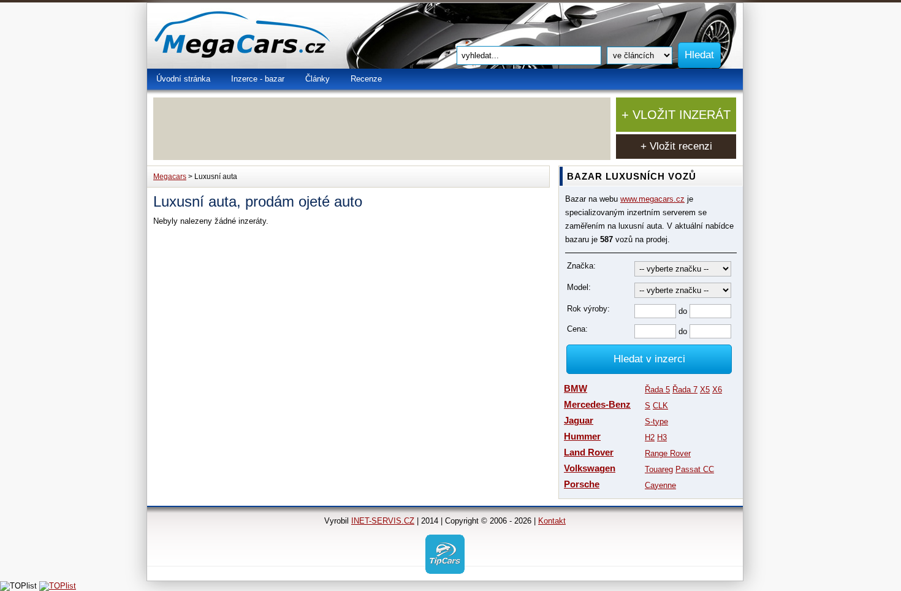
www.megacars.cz (652, 199)
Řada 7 (685, 389)
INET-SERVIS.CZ (382, 520)
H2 (650, 437)
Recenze (366, 78)
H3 (662, 437)
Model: (579, 287)
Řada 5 (657, 389)
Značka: (581, 265)
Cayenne (660, 485)
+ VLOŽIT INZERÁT (676, 114)
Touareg (659, 469)
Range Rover (668, 453)
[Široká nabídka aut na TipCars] (445, 553)
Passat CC (694, 469)
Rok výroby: (588, 308)
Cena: (577, 329)
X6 (717, 389)
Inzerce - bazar (257, 78)
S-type (656, 421)
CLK (660, 405)
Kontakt (552, 520)
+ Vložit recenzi (676, 146)
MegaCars (269, 36)
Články (317, 78)
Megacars (169, 176)
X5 (705, 389)
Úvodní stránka (183, 78)
